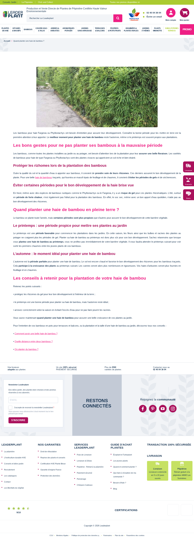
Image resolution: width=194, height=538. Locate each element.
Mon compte (171, 20)
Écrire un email (154, 16)
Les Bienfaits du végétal (14, 490)
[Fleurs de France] (134, 14)
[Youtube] (163, 410)
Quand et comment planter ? (125, 469)
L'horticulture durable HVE (15, 459)
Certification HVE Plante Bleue (53, 465)
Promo (187, 29)
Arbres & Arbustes (54, 29)
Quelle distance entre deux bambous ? (34, 341)
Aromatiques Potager (68, 29)
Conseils (188, 184)
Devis (188, 198)
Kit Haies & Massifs (16, 29)
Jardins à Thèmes (146, 29)
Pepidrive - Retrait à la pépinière (90, 469)
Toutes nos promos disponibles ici (125, 2)
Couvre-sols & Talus (41, 29)
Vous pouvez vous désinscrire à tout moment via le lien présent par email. (31, 414)
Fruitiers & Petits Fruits (114, 29)
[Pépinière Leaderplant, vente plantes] (15, 14)
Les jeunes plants (120, 463)
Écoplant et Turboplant (122, 457)
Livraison (188, 170)
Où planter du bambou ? (26, 349)
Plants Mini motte (157, 29)
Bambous (28, 29)
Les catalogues (10, 478)
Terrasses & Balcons (100, 29)
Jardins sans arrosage (84, 29)
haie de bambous (43, 177)
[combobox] (70, 18)
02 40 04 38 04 (154, 12)
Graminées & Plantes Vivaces (131, 29)
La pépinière (9, 453)
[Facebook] (143, 410)
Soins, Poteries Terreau (171, 29)
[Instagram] (173, 410)
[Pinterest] (153, 410)
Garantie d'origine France (50, 472)
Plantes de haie (5, 29)
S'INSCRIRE (18, 422)
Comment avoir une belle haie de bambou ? (36, 333)
